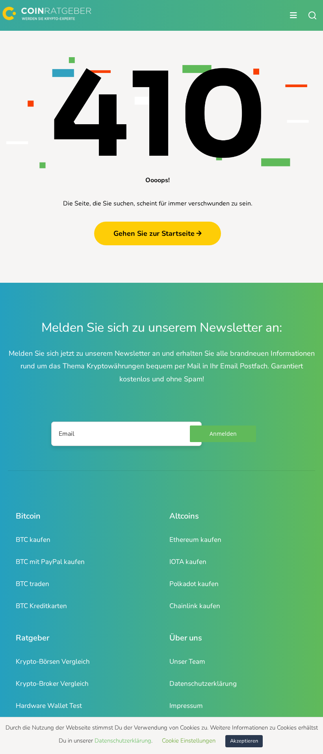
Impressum (186, 705)
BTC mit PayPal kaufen (50, 561)
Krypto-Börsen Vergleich (53, 661)
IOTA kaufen (187, 561)
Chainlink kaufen (194, 605)
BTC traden (32, 583)
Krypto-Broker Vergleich (52, 683)
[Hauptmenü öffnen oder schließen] (151, 15)
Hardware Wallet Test (49, 705)
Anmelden (223, 433)
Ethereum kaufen (195, 539)
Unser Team (187, 661)
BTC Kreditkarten (41, 605)
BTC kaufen (33, 539)
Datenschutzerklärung (203, 683)
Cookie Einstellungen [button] (188, 741)
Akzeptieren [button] (244, 741)
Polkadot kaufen (194, 583)
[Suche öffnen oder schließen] (312, 15)
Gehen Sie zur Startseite (154, 233)
